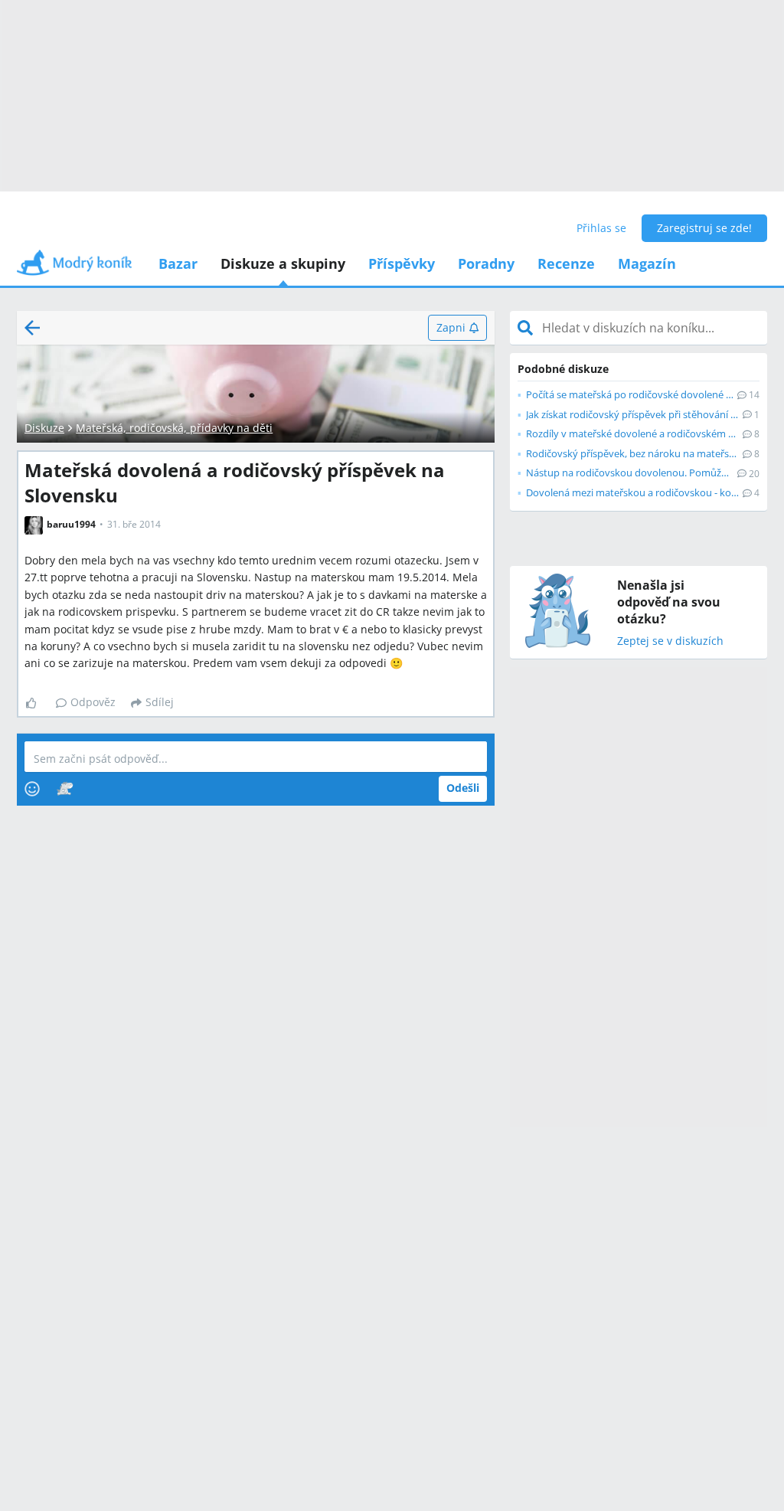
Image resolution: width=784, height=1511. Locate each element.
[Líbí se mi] (37, 703)
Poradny (486, 263)
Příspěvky (401, 263)
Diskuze (44, 427)
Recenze (566, 263)
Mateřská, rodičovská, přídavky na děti (174, 427)
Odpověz (93, 702)
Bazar (178, 263)
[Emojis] (32, 789)
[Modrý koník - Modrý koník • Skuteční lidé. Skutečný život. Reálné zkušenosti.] (74, 268)
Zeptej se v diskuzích (670, 641)
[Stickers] (64, 789)
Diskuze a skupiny (282, 263)
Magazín (647, 263)
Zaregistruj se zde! (704, 228)
